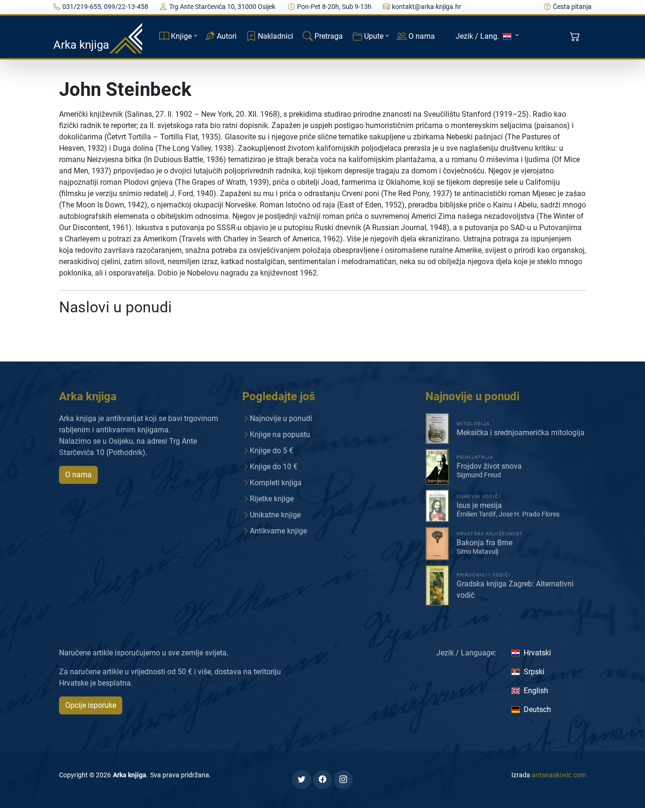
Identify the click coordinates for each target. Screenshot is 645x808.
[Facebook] (322, 779)
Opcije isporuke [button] (90, 705)
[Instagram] (343, 779)
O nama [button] (78, 474)
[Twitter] (301, 779)
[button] (576, 37)
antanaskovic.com (559, 775)
